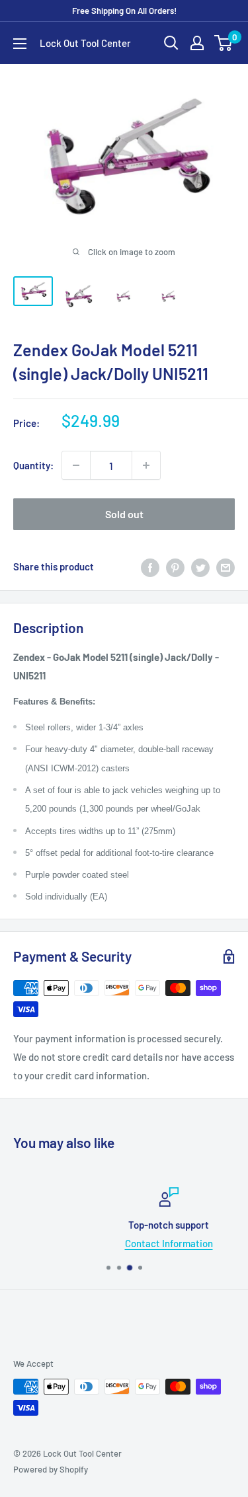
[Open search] (171, 43)
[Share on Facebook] (150, 566)
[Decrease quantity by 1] (76, 465)
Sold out (124, 514)
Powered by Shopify (50, 1469)
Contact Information (132, 1243)
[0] (224, 43)
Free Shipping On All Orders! (124, 10)
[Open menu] (19, 43)
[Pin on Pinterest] (175, 566)
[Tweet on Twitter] (200, 566)
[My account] (197, 43)
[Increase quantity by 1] (146, 465)
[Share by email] (225, 566)
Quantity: (33, 465)
